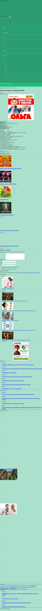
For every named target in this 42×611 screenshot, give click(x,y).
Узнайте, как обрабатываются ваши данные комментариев (29, 272)
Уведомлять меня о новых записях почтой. (8, 268)
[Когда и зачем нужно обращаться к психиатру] (8, 514)
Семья (3, 46)
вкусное (2, 585)
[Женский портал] (4, 2)
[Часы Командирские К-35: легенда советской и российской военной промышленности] (10, 456)
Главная (1, 87)
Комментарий (2, 259)
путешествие (4, 588)
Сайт (1, 265)
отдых (7, 587)
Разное (3, 60)
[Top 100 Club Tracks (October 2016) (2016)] (5, 228)
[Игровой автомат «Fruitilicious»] (8, 445)
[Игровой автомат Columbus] (9, 468)
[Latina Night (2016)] (5, 197)
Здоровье (4, 27)
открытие (17, 587)
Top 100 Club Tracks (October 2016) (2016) (9, 230)
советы (24, 588)
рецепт (17, 588)
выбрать (9, 585)
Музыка (5, 69)
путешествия (12, 588)
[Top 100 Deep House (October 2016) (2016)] (5, 244)
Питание (4, 51)
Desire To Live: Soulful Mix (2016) (8, 288)
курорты (29, 585)
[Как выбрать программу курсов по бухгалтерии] (7, 319)
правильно (20, 587)
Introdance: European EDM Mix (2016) (8, 184)
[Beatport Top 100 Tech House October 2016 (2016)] (5, 166)
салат (20, 588)
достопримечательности (15, 585)
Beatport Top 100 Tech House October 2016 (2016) (10, 168)
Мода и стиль (5, 32)
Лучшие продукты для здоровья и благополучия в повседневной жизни (14, 300)
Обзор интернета (7, 74)
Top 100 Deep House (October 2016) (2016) (9, 246)
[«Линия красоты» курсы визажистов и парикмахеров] (10, 491)
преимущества (24, 587)
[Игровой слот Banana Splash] (7, 433)
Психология (5, 55)
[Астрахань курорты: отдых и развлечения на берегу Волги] (7, 583)
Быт (3, 41)
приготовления (34, 587)
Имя (1, 261)
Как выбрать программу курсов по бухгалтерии (10, 320)
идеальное (21, 585)
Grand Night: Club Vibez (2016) (7, 215)
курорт (27, 585)
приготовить (29, 587)
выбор (7, 585)
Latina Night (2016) (4, 199)
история (24, 585)
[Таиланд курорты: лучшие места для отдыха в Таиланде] (6, 422)
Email (1, 263)
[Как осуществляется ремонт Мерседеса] (8, 548)
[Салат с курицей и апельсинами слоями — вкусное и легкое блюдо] (8, 560)
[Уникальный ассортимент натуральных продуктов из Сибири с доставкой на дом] (7, 339)
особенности (3, 587)
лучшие (33, 585)
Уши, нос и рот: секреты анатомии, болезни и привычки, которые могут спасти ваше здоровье (18, 310)
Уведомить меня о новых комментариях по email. (9, 267)
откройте (12, 587)
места (36, 585)
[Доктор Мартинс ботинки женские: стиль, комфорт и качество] (10, 537)
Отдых (3, 37)
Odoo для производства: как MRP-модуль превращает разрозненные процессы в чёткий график (18, 330)
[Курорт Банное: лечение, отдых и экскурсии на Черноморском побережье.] (8, 525)
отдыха (9, 587)
